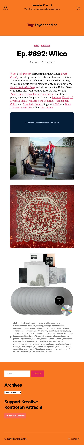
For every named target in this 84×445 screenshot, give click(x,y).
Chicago (47, 326)
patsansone (68, 344)
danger (66, 328)
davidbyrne (17, 331)
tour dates (47, 94)
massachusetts (56, 339)
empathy (44, 331)
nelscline (36, 344)
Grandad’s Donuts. (33, 104)
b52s (48, 323)
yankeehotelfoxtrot (43, 352)
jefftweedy (37, 336)
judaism (16, 339)
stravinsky (28, 349)
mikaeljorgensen (45, 341)
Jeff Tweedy (25, 73)
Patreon (56, 97)
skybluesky (50, 346)
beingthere (55, 323)
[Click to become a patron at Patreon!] (24, 415)
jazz (31, 336)
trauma (16, 352)
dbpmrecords (28, 331)
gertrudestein (29, 333)
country (33, 328)
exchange (61, 331)
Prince (15, 346)
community (17, 328)
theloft (67, 349)
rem (36, 346)
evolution (52, 331)
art (33, 323)
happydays (51, 333)
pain (43, 344)
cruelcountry (50, 328)
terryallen (60, 349)
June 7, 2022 (49, 62)
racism (22, 346)
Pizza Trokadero (30, 100)
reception (29, 346)
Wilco (13, 73)
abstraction (17, 323)
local (34, 339)
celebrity (39, 326)
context (26, 328)
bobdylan (31, 326)
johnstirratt (65, 336)
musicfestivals (58, 341)
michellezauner (31, 341)
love (38, 339)
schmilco (42, 346)
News (36, 45)
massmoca (67, 339)
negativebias (18, 344)
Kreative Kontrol (42, 5)
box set (25, 94)
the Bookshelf (47, 100)
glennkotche (41, 333)
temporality (50, 349)
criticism (40, 328)
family (68, 331)
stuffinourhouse (39, 349)
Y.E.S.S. (56, 104)
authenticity (40, 323)
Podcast (45, 45)
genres (20, 333)
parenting (58, 344)
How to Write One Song (22, 87)
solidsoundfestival (63, 346)
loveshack (45, 339)
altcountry (27, 323)
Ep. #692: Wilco (42, 53)
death (37, 331)
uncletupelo (24, 352)
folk (14, 333)
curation (59, 328)
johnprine (56, 336)
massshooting (18, 341)
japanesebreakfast (20, 336)
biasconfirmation (20, 326)
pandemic (50, 344)
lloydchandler (25, 339)
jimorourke (47, 336)
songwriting (18, 349)
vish (36, 62)
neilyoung (28, 344)
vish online (47, 107)
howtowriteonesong (65, 333)
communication (58, 326)
